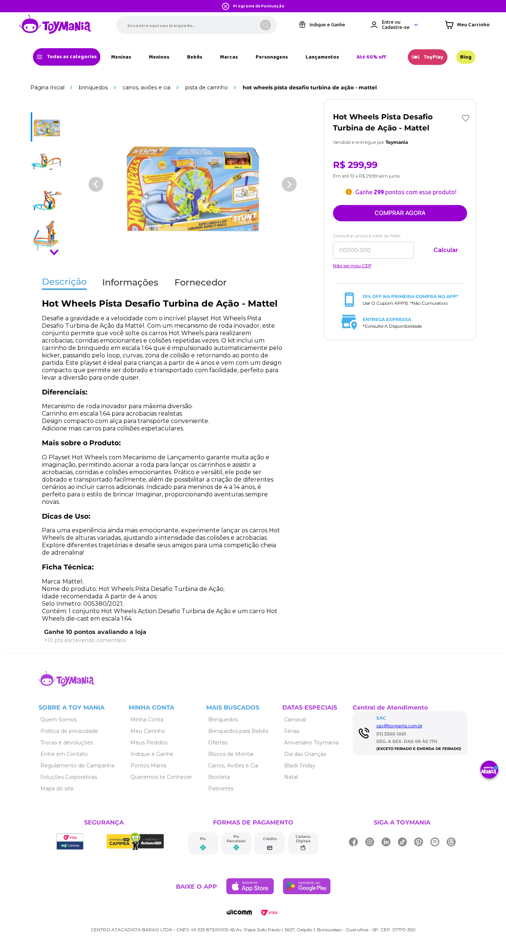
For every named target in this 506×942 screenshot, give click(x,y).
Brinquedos (93, 87)
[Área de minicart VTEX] (467, 24)
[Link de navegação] (55, 24)
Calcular (445, 250)
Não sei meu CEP (352, 265)
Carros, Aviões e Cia (146, 87)
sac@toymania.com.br (399, 725)
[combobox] (196, 25)
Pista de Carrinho (206, 87)
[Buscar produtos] (265, 25)
